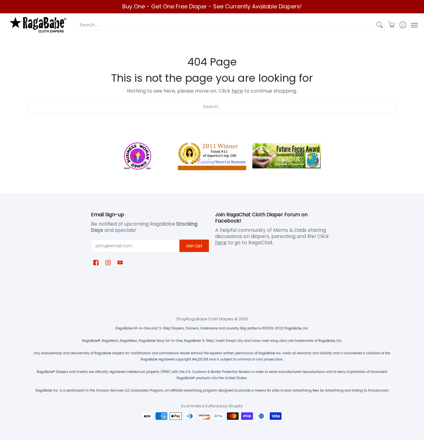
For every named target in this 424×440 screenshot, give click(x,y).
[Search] (380, 25)
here (237, 90)
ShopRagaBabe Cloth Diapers (204, 319)
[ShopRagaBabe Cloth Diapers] (37, 25)
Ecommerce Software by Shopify (212, 406)
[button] (391, 25)
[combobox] (225, 25)
